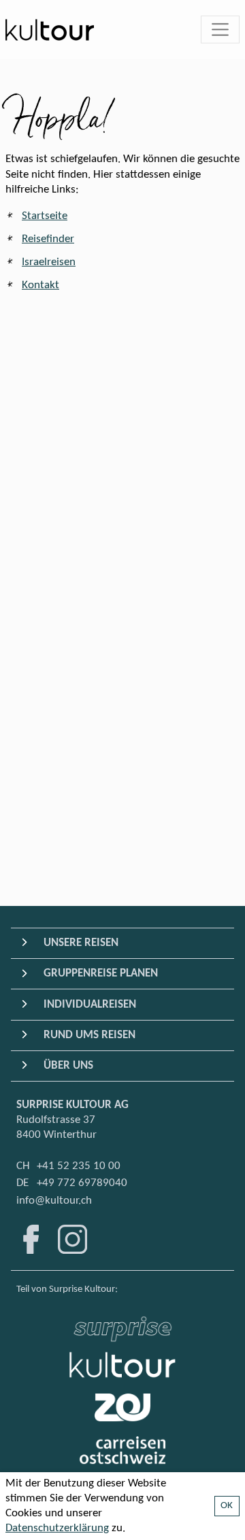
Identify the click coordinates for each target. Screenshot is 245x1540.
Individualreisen (90, 1004)
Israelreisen (49, 262)
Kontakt (40, 285)
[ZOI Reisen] (122, 1407)
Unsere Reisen (81, 943)
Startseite (44, 216)
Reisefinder (48, 239)
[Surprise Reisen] (122, 1325)
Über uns (68, 1065)
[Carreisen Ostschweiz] (123, 1450)
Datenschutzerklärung (57, 1528)
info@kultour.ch (54, 1200)
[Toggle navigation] (220, 30)
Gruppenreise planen (101, 973)
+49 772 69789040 (82, 1183)
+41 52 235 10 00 (78, 1166)
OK (226, 1506)
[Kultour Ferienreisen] (122, 1365)
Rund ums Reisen (89, 1035)
